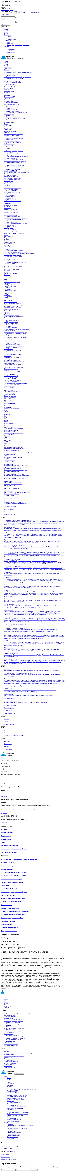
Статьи (9, 37)
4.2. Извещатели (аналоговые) (12, 81)
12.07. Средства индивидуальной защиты (15, 332)
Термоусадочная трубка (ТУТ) (12, 371)
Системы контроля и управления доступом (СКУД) (18, 452)
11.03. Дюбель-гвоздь (10, 286)
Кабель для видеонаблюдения (12, 391)
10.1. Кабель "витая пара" (11, 376)
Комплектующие (8, 246)
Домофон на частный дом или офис (14, 447)
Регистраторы (8, 125)
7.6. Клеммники (8, 139)
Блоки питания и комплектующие (13, 266)
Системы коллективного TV (11, 498)
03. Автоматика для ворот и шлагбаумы (15, 337)
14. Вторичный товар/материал (12, 188)
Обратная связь (11, 52)
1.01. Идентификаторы (10, 226)
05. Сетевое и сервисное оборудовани (14, 341)
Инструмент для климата (11, 430)
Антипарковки (8, 243)
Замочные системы (9, 461)
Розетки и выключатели (10, 302)
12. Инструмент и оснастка (11, 320)
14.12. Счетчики (8, 193)
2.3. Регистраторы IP (9, 115)
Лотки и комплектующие (11, 369)
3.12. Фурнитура (8, 339)
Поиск (2, 19)
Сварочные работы (9, 509)
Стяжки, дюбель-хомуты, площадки (14, 364)
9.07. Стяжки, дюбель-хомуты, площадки (15, 161)
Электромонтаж (8, 491)
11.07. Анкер (7, 289)
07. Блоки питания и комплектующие (14, 138)
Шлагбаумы (7, 239)
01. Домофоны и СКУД (10, 215)
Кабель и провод (8, 390)
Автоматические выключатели (12, 303)
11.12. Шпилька (8, 296)
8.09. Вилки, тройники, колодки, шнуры (15, 262)
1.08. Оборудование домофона (12, 216)
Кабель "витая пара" (9, 393)
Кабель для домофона (10, 396)
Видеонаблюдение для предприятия (14, 474)
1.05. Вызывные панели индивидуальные (15, 223)
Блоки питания (8, 267)
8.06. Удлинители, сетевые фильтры (14, 250)
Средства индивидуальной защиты (13, 433)
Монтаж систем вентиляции (11, 488)
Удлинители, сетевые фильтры (12, 307)
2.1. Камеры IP (8, 108)
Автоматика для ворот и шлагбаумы (14, 233)
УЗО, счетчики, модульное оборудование (15, 304)
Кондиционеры (8, 481)
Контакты (6, 46)
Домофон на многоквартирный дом (14, 448)
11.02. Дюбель (8, 293)
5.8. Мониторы (8, 351)
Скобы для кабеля (9, 363)
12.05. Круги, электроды (10, 327)
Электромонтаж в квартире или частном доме (16, 492)
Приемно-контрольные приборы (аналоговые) (16, 172)
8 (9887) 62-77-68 (10, 1151)
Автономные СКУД (9, 454)
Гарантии (9, 36)
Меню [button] (5, 1076)
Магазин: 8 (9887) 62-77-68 (31, 13)
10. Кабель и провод (9, 374)
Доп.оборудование (9, 245)
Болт (5, 416)
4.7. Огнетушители (9, 84)
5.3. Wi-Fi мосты (8, 349)
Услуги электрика (9, 495)
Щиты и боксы (8, 310)
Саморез (6, 411)
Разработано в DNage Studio (8, 1159)
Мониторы (7, 132)
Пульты (6, 235)
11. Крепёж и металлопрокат (12, 282)
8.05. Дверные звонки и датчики (13, 256)
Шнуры (6, 272)
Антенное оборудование (10, 205)
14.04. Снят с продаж (9, 196)
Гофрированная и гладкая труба (12, 357)
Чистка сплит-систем (9, 485)
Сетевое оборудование (10, 131)
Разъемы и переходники (10, 273)
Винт (5, 417)
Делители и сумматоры (10, 209)
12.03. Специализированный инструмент (15, 333)
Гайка (5, 418)
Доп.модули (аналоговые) (11, 176)
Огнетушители (8, 184)
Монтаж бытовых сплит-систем (12, 482)
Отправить (34, 1169)
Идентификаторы (9, 101)
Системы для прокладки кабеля (12, 354)
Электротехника (8, 300)
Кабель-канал (7, 356)
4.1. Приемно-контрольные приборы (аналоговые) (18, 77)
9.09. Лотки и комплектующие (12, 166)
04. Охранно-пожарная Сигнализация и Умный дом (18, 72)
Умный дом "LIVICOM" (10, 171)
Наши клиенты (11, 43)
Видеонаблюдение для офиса (12, 471)
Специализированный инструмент (13, 428)
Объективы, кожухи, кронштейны (13, 134)
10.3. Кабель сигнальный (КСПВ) (13, 384)
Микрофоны (7, 129)
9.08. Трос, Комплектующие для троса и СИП (16, 156)
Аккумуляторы (8, 270)
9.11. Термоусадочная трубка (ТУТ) (13, 162)
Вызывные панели (9, 91)
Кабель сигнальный (9, 394)
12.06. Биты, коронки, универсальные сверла (16, 329)
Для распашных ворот (10, 238)
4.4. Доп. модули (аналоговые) (12, 82)
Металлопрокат (8, 407)
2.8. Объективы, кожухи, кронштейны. (14, 118)
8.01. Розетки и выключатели (12, 258)
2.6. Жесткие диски (9, 114)
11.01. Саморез (8, 283)
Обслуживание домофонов (11, 450)
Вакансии (9, 50)
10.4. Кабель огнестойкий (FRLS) (13, 380)
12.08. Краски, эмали (9, 330)
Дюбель (6, 413)
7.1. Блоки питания (9, 144)
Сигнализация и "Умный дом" (12, 169)
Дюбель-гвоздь (8, 414)
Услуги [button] (6, 1122)
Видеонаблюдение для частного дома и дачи (16, 465)
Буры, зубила (7, 436)
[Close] (1, 1160)
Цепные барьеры (8, 240)
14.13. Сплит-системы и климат (12, 201)
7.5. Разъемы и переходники (11, 141)
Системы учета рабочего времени (13, 457)
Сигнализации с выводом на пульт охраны (15, 503)
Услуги (6, 32)
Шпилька (6, 421)
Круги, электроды (9, 434)
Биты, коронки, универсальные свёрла (14, 438)
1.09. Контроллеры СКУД (11, 229)
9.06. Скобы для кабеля (10, 158)
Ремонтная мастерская (10, 514)
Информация (7, 35)
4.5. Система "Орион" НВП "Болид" (14, 74)
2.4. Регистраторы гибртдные (12, 111)
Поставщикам (11, 49)
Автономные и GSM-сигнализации (13, 502)
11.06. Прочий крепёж (10, 285)
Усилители (7, 206)
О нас (8, 42)
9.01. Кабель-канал (9, 152)
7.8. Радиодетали (8, 145)
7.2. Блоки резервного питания (12, 142)
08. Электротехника (9, 249)
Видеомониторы (8, 88)
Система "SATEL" (9, 185)
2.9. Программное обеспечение (12, 117)
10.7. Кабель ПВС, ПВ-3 (10, 378)
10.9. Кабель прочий (9, 386)
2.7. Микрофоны (8, 119)
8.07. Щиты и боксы (9, 259)
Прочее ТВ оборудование (11, 212)
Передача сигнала (9, 126)
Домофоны (7, 445)
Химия (6, 441)
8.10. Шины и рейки (9, 263)
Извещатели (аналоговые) (11, 173)
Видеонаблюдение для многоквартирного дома (17, 467)
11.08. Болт (7, 295)
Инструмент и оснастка (10, 425)
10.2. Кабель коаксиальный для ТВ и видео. (16, 383)
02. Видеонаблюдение (10, 106)
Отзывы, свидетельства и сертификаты (18, 45)
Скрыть (3, 517)
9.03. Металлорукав (9, 164)
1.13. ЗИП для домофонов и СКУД (13, 219)
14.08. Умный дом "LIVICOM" (12, 192)
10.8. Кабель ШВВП (9, 387)
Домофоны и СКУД (9, 87)
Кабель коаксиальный (10, 397)
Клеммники (7, 275)
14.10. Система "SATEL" (10, 191)
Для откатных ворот (9, 236)
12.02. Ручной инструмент (11, 322)
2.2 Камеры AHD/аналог (10, 109)
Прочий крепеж (8, 423)
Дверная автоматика (9, 460)
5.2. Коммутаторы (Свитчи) (11, 347)
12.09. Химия (7, 326)
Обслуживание (8, 511)
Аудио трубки (8, 89)
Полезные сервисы (12, 39)
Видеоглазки (7, 92)
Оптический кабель (9, 403)
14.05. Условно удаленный (11, 189)
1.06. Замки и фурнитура (10, 230)
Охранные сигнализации (11, 500)
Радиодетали (7, 276)
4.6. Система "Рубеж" (10, 75)
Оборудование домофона (11, 102)
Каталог (6, 30)
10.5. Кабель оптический (10, 381)
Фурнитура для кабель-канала (12, 360)
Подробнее (4, 783)
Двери (5, 279)
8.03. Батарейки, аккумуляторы (12, 255)
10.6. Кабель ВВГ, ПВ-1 (10, 377)
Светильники (7, 313)
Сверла (6, 437)
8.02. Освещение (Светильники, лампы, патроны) (17, 252)
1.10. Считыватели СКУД (11, 222)
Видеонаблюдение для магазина (12, 472)
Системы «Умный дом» (10, 506)
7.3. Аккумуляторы (9, 146)
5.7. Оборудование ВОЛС (11, 343)
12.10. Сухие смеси (9, 335)
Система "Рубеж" (8, 181)
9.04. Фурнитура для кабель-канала (13, 159)
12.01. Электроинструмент (11, 323)
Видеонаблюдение (9, 122)
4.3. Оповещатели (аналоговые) (12, 79)
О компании (7, 40)
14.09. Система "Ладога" (10, 199)
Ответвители (7, 208)
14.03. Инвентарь (8, 198)
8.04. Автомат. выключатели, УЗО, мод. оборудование (19, 253)
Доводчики (7, 95)
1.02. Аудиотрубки (9, 225)
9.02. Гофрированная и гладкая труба (14, 165)
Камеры (6, 124)
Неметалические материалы (11, 408)
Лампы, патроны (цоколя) (11, 306)
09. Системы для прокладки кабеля (13, 151)
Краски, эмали (8, 440)
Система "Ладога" (9, 182)
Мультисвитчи (8, 211)
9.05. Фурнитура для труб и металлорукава (15, 153)
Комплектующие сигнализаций (12, 178)
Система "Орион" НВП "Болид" (13, 179)
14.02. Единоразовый (10, 195)
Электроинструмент (9, 427)
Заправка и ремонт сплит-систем (13, 484)
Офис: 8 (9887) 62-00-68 (17, 13)
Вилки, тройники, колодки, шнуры (13, 316)
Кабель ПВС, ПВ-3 (9, 401)
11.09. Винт (7, 297)
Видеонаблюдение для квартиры (13, 468)
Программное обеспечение (11, 135)
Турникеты (7, 458)
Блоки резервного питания (11, 269)
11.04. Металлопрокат (10, 290)
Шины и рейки (8, 317)
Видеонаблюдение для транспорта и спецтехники (17, 475)
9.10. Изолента (8, 155)
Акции (6, 33)
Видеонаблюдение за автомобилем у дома (15, 470)
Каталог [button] (6, 1088)
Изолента (6, 370)
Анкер (5, 410)
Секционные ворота (9, 242)
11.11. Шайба (7, 292)
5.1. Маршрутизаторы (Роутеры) (12, 344)
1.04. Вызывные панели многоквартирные (15, 218)
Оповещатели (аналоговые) (11, 175)
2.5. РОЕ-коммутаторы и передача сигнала (15, 112)
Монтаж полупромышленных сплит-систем (16, 487)
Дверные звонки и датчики (11, 315)
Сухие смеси (7, 443)
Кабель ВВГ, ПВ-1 (9, 400)
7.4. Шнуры (7, 148)
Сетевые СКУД (8, 455)
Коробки (6, 312)
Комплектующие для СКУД (11, 104)
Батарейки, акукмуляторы (11, 309)
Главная (6, 29)
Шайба (6, 420)
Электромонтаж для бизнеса (11, 494)
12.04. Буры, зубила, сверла (11, 324)
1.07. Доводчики (8, 228)
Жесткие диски (8, 128)
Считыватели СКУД (9, 98)
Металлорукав (8, 359)
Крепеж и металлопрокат (11, 406)
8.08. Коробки (8, 260)
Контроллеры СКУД (9, 97)
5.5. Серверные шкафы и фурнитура (14, 346)
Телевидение (7, 203)
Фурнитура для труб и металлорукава (14, 361)
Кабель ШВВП (8, 398)
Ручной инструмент (9, 431)
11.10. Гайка (7, 287)
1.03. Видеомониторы (10, 220)
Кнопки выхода (8, 99)
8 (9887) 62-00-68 (8, 1148)
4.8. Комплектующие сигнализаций (13, 78)
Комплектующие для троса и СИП (13, 367)
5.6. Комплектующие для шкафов (13, 350)
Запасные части (8, 277)
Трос (5, 366)
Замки (5, 94)
